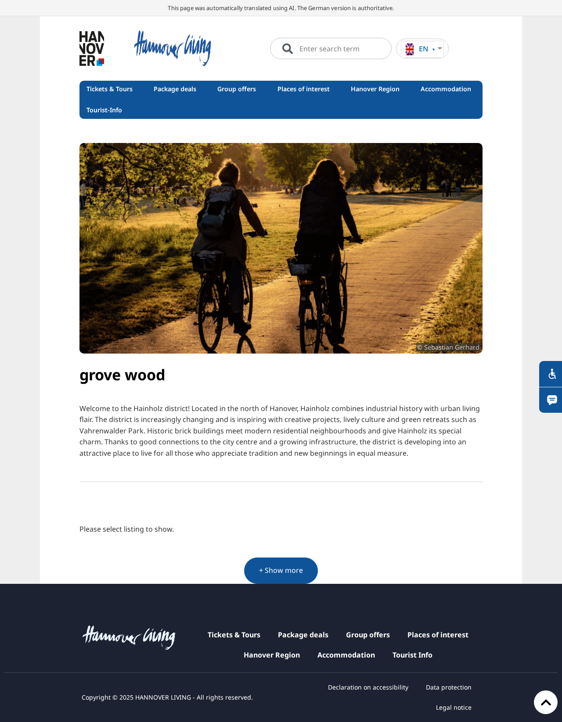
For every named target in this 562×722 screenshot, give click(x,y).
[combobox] (331, 49)
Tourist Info (412, 655)
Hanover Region (272, 655)
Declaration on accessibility (368, 687)
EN (423, 49)
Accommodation (346, 655)
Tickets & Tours (234, 635)
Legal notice (454, 707)
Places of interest (437, 635)
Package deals (303, 635)
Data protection (449, 687)
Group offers (368, 635)
